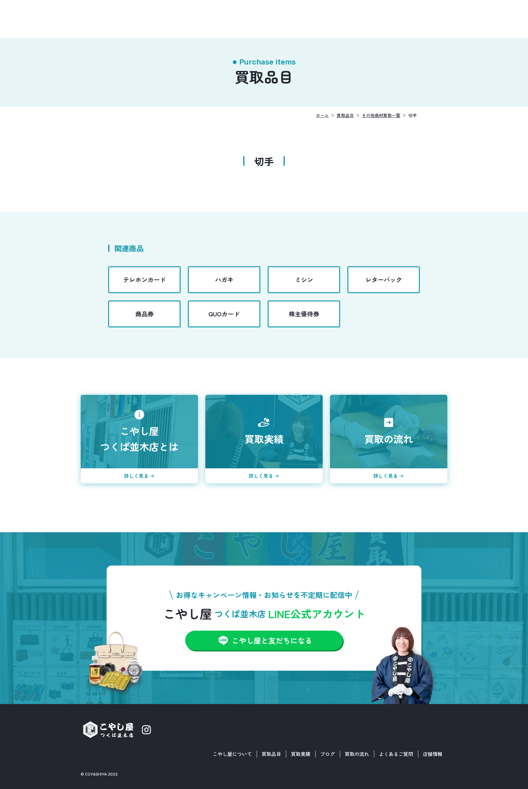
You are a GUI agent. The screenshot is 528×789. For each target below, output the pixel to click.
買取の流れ (357, 754)
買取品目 (271, 754)
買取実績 (300, 754)
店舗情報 (432, 754)
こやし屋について (232, 754)
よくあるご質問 (396, 754)
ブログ (327, 754)
